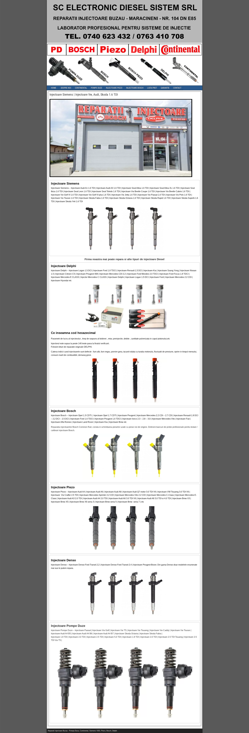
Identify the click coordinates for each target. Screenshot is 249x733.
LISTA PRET (152, 88)
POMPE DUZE (96, 88)
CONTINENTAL (81, 88)
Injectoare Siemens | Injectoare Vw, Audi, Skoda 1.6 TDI (84, 94)
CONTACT (177, 88)
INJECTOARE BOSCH (134, 88)
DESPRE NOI (66, 88)
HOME (53, 88)
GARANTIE (165, 88)
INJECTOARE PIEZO (114, 88)
